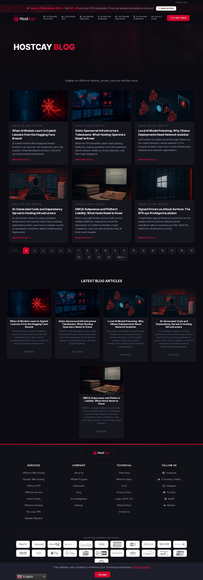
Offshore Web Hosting (34, 473)
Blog (79, 492)
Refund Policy (124, 505)
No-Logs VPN (34, 512)
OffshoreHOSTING (50, 18)
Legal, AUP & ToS (124, 499)
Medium (170, 505)
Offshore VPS (34, 486)
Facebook (170, 473)
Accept (102, 574)
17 (172, 250)
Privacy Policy (124, 492)
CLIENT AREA (179, 18)
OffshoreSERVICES (122, 18)
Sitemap (79, 505)
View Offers (167, 8)
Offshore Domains (33, 505)
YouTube (170, 492)
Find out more (141, 567)
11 (115, 250)
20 (79, 257)
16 (162, 250)
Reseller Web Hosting (33, 479)
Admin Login (181, 2)
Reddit (170, 499)
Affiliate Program (79, 479)
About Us (79, 473)
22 (99, 257)
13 (134, 250)
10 (106, 250)
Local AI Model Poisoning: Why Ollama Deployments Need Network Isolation (125, 324)
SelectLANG (157, 18)
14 (143, 250)
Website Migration (34, 518)
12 (124, 250)
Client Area (124, 473)
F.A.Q (124, 486)
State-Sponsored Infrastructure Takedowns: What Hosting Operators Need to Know (100, 134)
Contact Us (124, 512)
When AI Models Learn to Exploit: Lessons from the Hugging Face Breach (34, 134)
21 (89, 257)
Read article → (21, 159)
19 (191, 250)
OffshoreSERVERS (87, 18)
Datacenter (79, 486)
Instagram (170, 486)
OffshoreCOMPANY (140, 18)
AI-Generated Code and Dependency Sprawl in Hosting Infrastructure (174, 324)
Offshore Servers (34, 492)
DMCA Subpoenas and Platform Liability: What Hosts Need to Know (101, 400)
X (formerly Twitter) (170, 479)
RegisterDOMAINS (104, 18)
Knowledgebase (79, 499)
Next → (121, 257)
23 (109, 257)
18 (182, 250)
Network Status (124, 479)
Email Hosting (33, 499)
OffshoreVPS (69, 18)
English (27, 576)
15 (153, 250)
